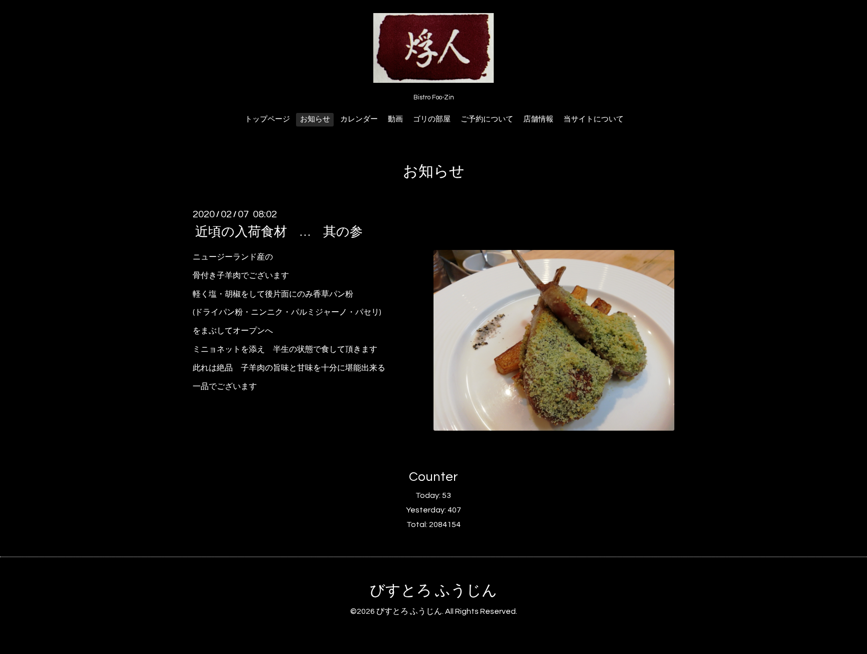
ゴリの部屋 (432, 119)
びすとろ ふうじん (433, 590)
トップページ (267, 119)
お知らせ (315, 119)
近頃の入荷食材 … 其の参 (279, 231)
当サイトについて (593, 119)
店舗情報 (538, 119)
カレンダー (359, 119)
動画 (395, 119)
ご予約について (487, 119)
